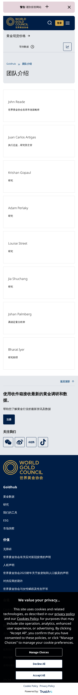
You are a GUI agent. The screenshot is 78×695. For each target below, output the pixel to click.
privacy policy (64, 614)
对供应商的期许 (13, 581)
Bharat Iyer (16, 349)
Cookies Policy (27, 618)
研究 (6, 504)
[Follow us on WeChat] (8, 442)
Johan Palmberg (20, 314)
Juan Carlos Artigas (22, 137)
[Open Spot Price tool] (67, 47)
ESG (5, 520)
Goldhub (11, 63)
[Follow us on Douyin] (43, 442)
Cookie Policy (30, 686)
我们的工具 (10, 512)
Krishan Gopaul (19, 172)
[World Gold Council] (17, 23)
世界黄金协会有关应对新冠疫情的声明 (27, 557)
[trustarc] (46, 691)
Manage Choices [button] (39, 652)
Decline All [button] (39, 664)
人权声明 (8, 565)
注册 (9, 419)
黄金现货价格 (16, 36)
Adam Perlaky (18, 208)
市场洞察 (8, 528)
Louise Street (17, 243)
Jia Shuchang (18, 279)
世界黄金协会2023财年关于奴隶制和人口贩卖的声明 (35, 573)
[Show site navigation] (68, 23)
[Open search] (49, 23)
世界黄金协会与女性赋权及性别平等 (25, 589)
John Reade (16, 102)
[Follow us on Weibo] (20, 442)
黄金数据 (8, 496)
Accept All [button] (39, 675)
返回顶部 (65, 381)
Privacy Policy (47, 686)
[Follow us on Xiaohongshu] (31, 442)
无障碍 (7, 549)
